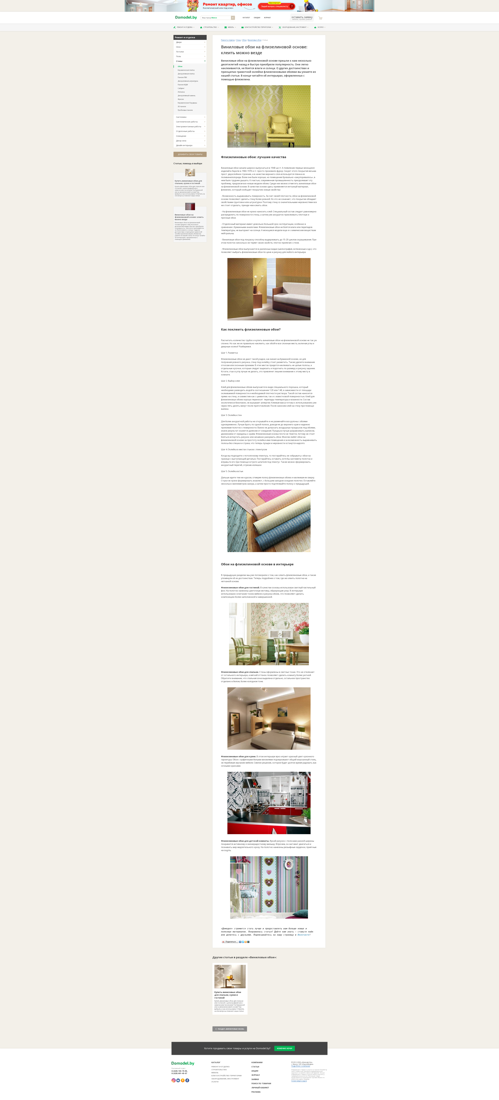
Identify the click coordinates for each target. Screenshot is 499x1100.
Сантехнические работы (187, 121)
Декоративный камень (186, 95)
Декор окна (181, 140)
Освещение (181, 136)
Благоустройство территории (258, 27)
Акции (254, 1071)
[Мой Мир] (248, 941)
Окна (178, 47)
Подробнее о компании (300, 1066)
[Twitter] (243, 941)
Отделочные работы (185, 131)
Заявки (255, 1079)
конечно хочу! (284, 1048)
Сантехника (181, 117)
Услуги (320, 27)
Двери (179, 42)
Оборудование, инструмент (294, 27)
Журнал (267, 18)
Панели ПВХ (182, 77)
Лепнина (181, 92)
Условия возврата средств (299, 1081)
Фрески (181, 99)
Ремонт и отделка (184, 27)
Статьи (255, 1067)
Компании (256, 1062)
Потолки (180, 51)
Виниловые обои (254, 40)
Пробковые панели (185, 110)
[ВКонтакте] (240, 941)
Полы (178, 56)
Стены (179, 61)
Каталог (246, 18)
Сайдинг (181, 88)
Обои (180, 66)
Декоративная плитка (186, 74)
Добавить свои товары (190, 154)
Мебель (231, 27)
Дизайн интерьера (184, 145)
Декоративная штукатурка (188, 81)
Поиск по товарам (261, 1083)
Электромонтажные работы (188, 126)
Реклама (256, 1092)
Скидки (257, 18)
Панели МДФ (183, 85)
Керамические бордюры (187, 103)
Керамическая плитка (186, 70)
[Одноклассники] (245, 941)
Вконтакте (303, 935)
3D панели (182, 106)
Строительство (210, 27)
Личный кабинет (260, 1088)
